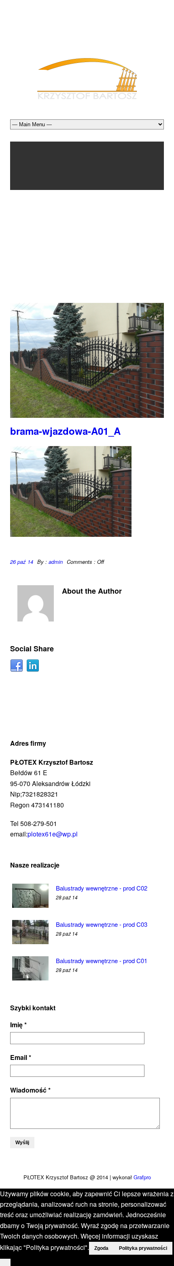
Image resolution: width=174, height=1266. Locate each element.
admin (56, 561)
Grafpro (142, 1177)
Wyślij (22, 1142)
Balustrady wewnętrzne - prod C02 (101, 888)
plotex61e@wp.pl (53, 833)
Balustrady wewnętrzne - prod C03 (101, 924)
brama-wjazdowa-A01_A (65, 431)
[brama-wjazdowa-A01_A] (87, 360)
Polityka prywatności (143, 1248)
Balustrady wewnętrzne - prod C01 (101, 960)
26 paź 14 (21, 561)
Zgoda (101, 1248)
